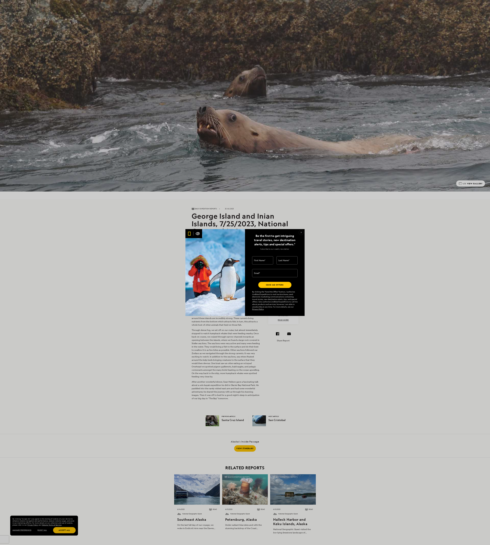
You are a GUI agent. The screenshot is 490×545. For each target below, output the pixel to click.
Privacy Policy (258, 309)
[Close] (301, 232)
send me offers (275, 285)
